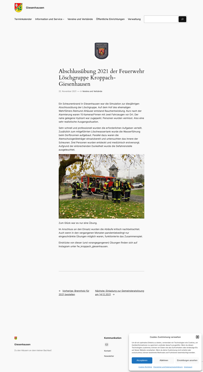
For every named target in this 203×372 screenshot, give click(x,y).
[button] (197, 337)
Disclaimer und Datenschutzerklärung (168, 367)
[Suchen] (182, 19)
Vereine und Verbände (92, 91)
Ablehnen (164, 360)
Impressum (188, 367)
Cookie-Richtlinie (145, 367)
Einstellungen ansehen (187, 360)
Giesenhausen (35, 7)
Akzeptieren (142, 360)
